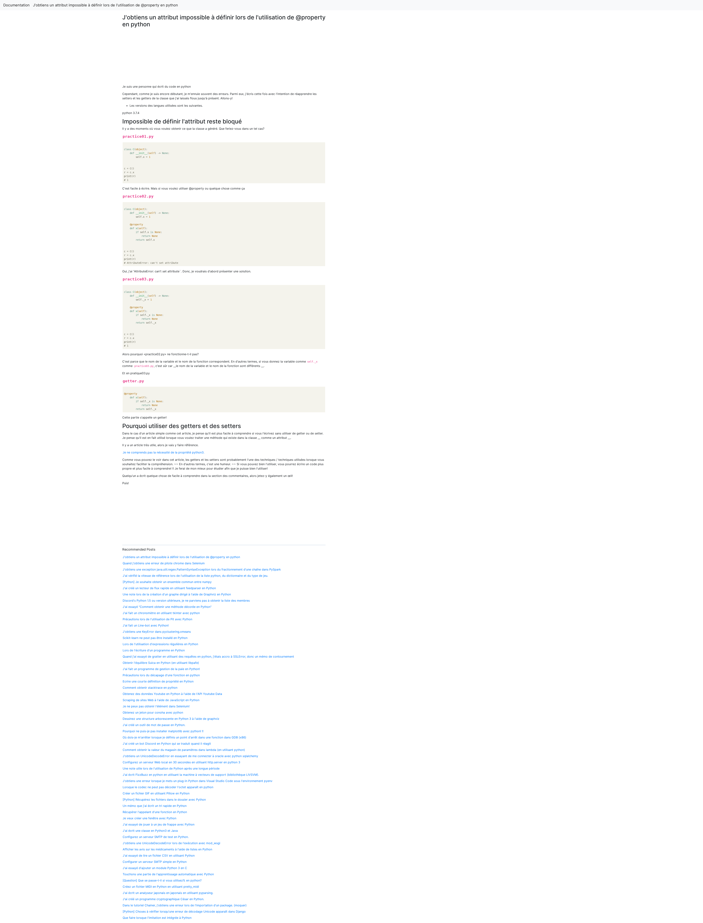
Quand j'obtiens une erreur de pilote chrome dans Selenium (164, 563)
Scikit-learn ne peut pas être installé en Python (155, 638)
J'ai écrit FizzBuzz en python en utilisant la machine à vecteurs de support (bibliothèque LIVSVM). (191, 774)
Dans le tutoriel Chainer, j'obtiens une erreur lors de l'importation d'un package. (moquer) (185, 905)
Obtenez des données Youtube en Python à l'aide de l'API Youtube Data (172, 694)
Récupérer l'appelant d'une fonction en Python (155, 812)
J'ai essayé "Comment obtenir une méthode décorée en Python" (167, 607)
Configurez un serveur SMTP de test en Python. (156, 837)
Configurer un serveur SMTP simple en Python (155, 862)
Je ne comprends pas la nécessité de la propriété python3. (163, 452)
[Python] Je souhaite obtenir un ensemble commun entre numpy (167, 582)
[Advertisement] (569, 210)
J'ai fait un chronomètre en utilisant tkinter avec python (161, 613)
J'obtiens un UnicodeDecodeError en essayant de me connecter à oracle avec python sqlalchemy (190, 756)
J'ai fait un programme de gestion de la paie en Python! (161, 669)
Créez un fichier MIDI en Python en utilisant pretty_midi (161, 886)
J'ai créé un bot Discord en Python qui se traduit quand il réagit (167, 743)
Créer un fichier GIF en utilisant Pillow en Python (156, 793)
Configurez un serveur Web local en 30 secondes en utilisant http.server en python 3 (181, 762)
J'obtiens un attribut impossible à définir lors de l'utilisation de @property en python (105, 5)
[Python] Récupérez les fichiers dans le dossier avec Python (164, 799)
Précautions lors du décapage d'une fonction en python (161, 675)
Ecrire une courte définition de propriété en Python (158, 681)
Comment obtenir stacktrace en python (150, 687)
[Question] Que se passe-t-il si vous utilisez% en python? (162, 880)
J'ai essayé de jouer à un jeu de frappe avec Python (158, 824)
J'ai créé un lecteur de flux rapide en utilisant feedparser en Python (169, 588)
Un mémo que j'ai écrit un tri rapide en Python (155, 806)
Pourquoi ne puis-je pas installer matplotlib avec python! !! (163, 731)
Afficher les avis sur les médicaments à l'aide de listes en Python (167, 849)
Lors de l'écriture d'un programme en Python (154, 650)
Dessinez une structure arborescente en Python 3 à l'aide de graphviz (171, 719)
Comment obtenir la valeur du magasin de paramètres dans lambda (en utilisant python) (184, 750)
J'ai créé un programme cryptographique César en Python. (163, 899)
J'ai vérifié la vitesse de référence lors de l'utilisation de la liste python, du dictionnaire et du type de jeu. (195, 575)
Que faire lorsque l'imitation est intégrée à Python (157, 918)
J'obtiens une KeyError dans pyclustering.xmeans (157, 631)
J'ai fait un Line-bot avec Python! (146, 625)
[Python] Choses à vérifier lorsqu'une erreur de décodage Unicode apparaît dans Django (184, 911)
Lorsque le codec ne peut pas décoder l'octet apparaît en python (168, 787)
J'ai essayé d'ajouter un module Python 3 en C (155, 868)
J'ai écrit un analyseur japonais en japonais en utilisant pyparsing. (168, 893)
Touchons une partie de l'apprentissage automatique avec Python (168, 874)
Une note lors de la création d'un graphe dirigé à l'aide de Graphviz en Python (177, 594)
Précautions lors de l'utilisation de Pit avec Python (157, 619)
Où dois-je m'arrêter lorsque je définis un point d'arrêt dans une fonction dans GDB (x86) (184, 737)
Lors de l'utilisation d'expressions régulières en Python (160, 644)
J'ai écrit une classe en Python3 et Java (150, 830)
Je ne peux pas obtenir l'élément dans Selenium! (156, 706)
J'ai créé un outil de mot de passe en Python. (154, 725)
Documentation (16, 5)
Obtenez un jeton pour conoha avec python (153, 712)
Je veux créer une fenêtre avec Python (149, 818)
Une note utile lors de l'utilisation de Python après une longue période (171, 768)
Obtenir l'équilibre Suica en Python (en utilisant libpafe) (161, 663)
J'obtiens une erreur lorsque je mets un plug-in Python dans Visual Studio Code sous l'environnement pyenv (197, 781)
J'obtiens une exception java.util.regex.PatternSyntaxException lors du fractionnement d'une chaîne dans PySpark (202, 569)
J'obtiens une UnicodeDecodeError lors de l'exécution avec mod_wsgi (171, 843)
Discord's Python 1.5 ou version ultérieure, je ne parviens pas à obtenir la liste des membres (186, 600)
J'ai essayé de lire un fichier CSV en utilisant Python (159, 855)
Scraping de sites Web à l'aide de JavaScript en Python (161, 700)
